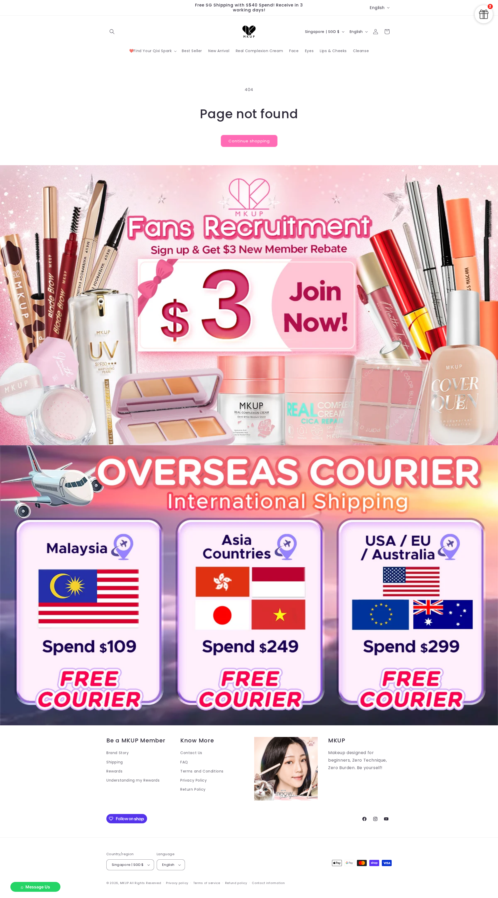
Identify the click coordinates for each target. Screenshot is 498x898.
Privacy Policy (193, 780)
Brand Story (117, 752)
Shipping (114, 762)
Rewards (114, 771)
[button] (112, 31)
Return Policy (193, 789)
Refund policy (236, 883)
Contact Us (191, 752)
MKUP (124, 883)
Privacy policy (177, 883)
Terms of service (206, 883)
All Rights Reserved (145, 883)
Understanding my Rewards (133, 780)
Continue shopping (249, 141)
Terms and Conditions (202, 771)
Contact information (268, 883)
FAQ (184, 762)
